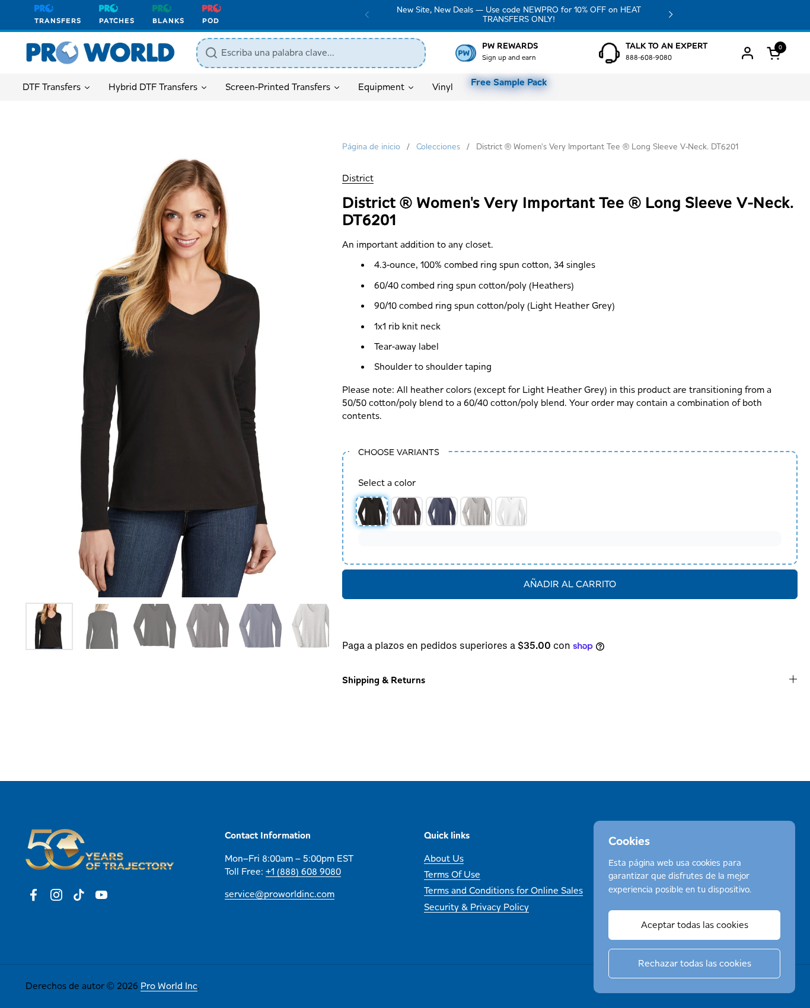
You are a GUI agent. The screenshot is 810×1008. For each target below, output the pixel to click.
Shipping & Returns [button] (383, 680)
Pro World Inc (169, 986)
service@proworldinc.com (279, 894)
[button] (776, 53)
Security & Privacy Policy (476, 907)
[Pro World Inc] (100, 53)
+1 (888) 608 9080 (303, 871)
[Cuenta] (747, 53)
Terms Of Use (452, 874)
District (358, 178)
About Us (444, 858)
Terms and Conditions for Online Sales (503, 890)
